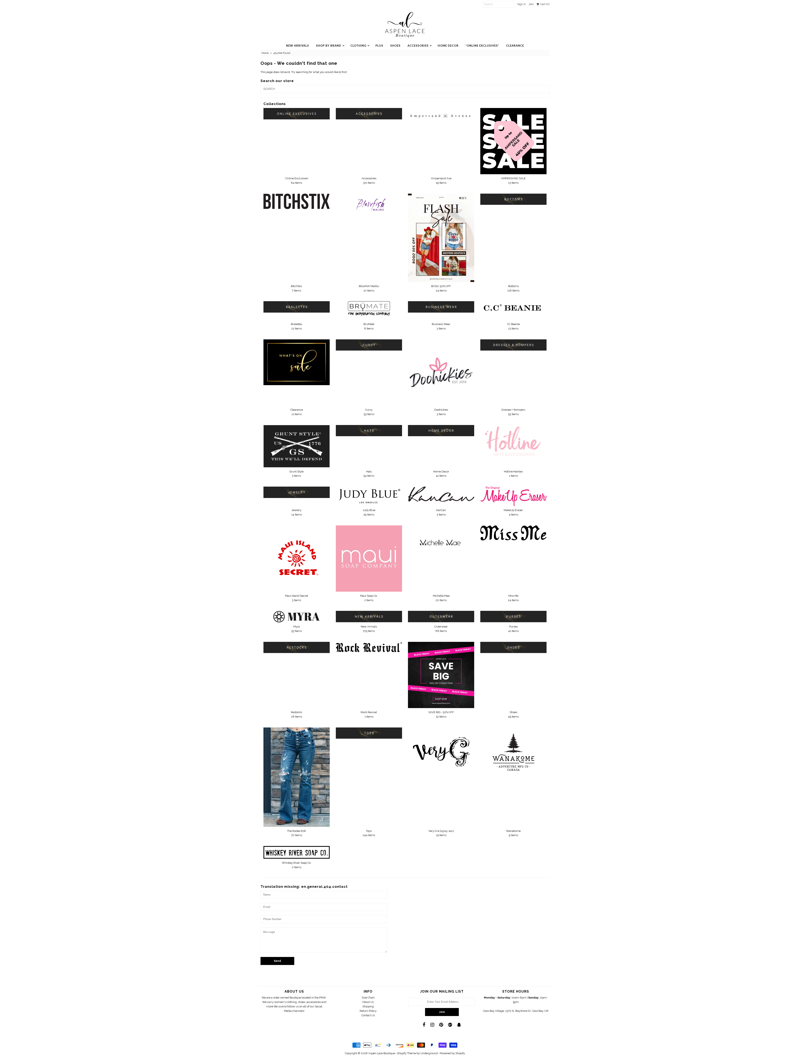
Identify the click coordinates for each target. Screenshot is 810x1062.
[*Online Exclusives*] (296, 113)
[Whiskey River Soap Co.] (296, 852)
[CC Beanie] (513, 308)
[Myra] (296, 616)
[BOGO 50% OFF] (441, 238)
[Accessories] (369, 113)
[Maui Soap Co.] (369, 558)
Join (531, 4)
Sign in (521, 4)
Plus (379, 45)
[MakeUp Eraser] (513, 496)
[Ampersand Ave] (441, 113)
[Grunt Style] (296, 446)
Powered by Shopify (452, 1053)
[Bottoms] (513, 199)
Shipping (368, 1006)
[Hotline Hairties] (513, 441)
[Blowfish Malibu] (369, 207)
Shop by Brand (328, 45)
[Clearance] (296, 362)
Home (265, 52)
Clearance (515, 45)
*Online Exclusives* (482, 45)
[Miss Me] (513, 532)
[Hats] (369, 430)
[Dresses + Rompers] (513, 345)
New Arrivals (297, 45)
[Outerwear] (441, 616)
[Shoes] (513, 647)
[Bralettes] (296, 306)
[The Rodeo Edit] (296, 777)
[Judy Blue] (369, 496)
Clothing (358, 45)
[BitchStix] (296, 201)
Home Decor (448, 45)
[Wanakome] (513, 752)
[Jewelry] (296, 492)
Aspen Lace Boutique (381, 1053)
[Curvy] (369, 345)
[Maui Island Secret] (296, 558)
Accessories (418, 45)
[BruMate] (369, 310)
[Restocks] (296, 647)
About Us (368, 1002)
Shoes (395, 45)
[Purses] (513, 616)
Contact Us (368, 1015)
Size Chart (368, 997)
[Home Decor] (441, 430)
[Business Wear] (441, 306)
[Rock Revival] (369, 647)
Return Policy (368, 1010)
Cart (544, 4)
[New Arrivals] (369, 616)
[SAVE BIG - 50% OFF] (441, 675)
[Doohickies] (441, 372)
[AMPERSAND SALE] (513, 141)
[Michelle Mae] (441, 542)
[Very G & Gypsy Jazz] (441, 749)
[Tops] (369, 733)
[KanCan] (441, 494)
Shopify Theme (406, 1053)
